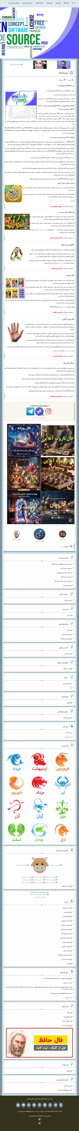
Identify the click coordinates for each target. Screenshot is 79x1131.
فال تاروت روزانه (67, 907)
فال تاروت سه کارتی (66, 925)
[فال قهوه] (57, 474)
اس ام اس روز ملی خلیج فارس (64, 572)
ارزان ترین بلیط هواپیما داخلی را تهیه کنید (61, 993)
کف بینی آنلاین (68, 350)
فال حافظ (66, 2)
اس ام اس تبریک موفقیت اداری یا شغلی (61, 563)
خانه (73, 2)
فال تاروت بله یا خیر (66, 959)
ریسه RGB (69, 732)
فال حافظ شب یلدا (67, 1021)
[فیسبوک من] (50, 1105)
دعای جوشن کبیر (67, 683)
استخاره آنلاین (39, 2)
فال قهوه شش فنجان (66, 638)
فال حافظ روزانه (42, 229)
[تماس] (39, 1105)
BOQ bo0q (63, 73)
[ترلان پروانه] (40, 65)
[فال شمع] (24, 474)
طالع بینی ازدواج (61, 262)
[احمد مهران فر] (63, 65)
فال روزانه (49, 2)
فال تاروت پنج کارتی (66, 933)
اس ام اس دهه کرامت (66, 568)
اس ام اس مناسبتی (27, 2)
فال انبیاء (69, 615)
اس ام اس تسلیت (67, 585)
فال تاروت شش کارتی (66, 937)
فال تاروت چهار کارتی (66, 929)
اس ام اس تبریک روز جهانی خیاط (63, 581)
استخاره (72, 200)
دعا (71, 687)
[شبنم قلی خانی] (16, 65)
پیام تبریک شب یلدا (67, 1025)
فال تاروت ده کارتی (67, 946)
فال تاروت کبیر (68, 912)
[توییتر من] (34, 1105)
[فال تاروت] (57, 441)
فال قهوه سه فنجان (67, 634)
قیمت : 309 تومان (39, 895)
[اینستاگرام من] (45, 1105)
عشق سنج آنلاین (67, 717)
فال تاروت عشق (67, 950)
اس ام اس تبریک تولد (66, 576)
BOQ (40, 15)
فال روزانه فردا (68, 1085)
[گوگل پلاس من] (29, 1105)
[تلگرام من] (55, 1105)
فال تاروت (58, 2)
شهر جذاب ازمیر (67, 982)
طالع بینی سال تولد (67, 886)
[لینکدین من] (18, 1105)
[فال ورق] (24, 507)
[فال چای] (57, 507)
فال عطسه (69, 1070)
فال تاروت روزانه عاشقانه (65, 954)
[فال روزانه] (24, 441)
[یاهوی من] (61, 1105)
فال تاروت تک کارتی (66, 920)
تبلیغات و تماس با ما (14, 2)
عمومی (62, 546)
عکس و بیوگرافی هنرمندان (65, 1089)
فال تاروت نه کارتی (67, 942)
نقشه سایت (32, 1115)
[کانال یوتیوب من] (23, 1105)
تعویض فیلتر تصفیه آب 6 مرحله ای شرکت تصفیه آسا (58, 978)
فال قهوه (69, 630)
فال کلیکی (69, 702)
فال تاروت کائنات (67, 916)
